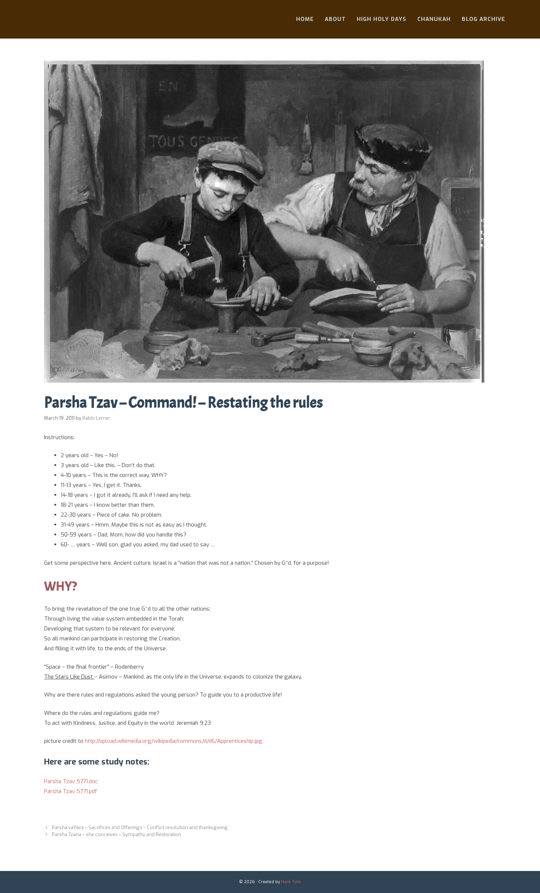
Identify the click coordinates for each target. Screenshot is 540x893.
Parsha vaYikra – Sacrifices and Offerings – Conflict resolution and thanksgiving (140, 827)
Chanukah (434, 19)
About (335, 19)
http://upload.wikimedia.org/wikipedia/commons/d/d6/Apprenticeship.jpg (173, 741)
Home (305, 19)
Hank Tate (291, 882)
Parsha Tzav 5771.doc (71, 781)
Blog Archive (483, 19)
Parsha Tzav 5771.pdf (70, 791)
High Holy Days (381, 19)
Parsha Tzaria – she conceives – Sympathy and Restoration (116, 834)
